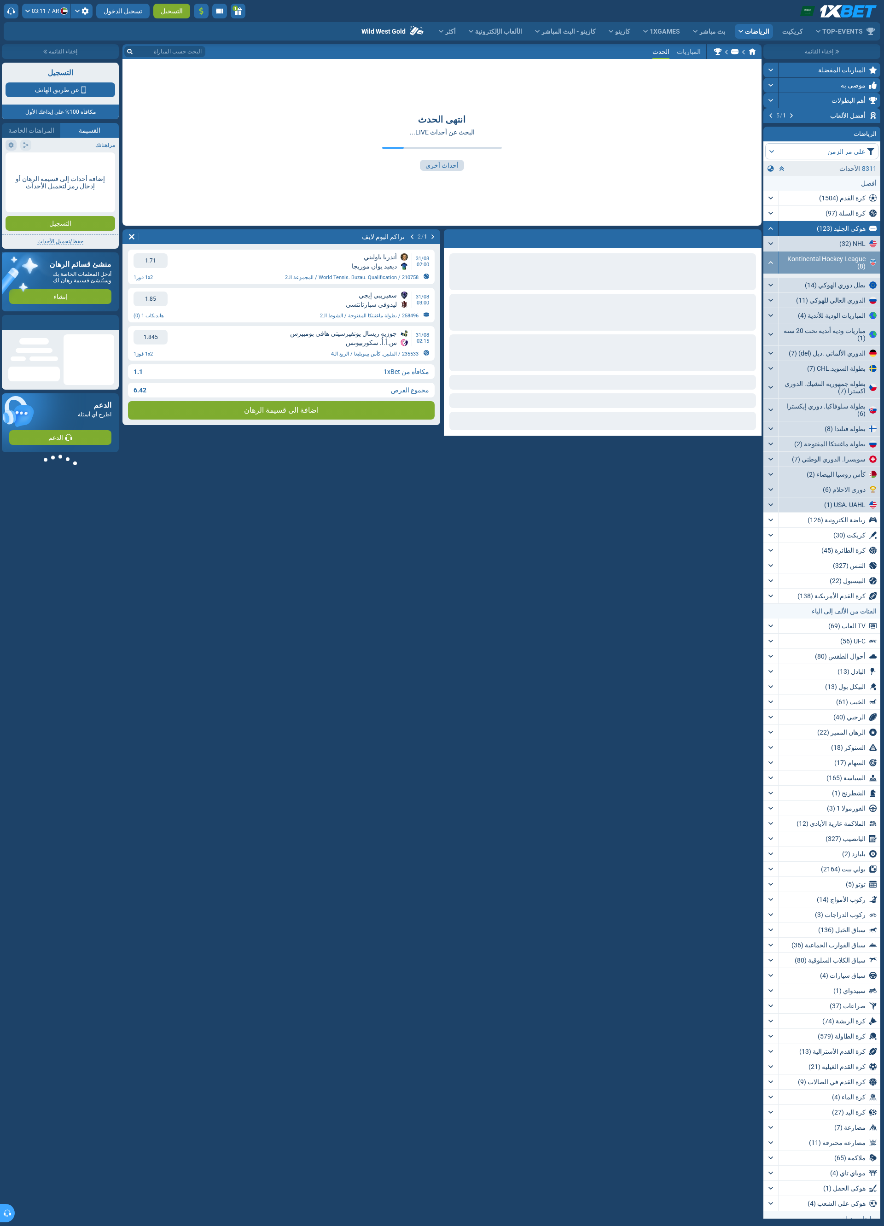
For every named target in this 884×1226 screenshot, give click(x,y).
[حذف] (131, 236)
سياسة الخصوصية (27, 164)
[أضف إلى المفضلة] (771, 130)
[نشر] (771, 70)
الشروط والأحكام (93, 164)
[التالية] (770, 115)
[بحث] (129, 51)
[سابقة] (791, 115)
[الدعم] (11, 11)
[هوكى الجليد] (734, 51)
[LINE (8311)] (752, 51)
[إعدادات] (82, 11)
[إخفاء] (771, 284)
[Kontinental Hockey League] (717, 51)
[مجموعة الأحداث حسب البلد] (770, 224)
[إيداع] (201, 11)
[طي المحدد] (781, 224)
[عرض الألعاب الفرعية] (771, 363)
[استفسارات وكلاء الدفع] (219, 11)
